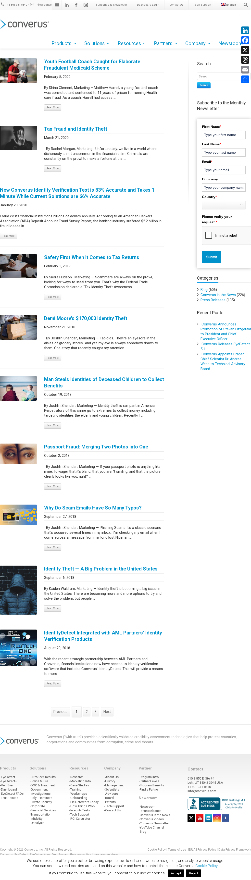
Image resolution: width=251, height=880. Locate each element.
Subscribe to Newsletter (111, 4)
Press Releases (213, 300)
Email (207, 162)
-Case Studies (79, 785)
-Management (114, 785)
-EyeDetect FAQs (12, 793)
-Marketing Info (80, 781)
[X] (245, 50)
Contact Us (176, 4)
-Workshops (78, 793)
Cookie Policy (157, 849)
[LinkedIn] (245, 30)
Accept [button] (176, 873)
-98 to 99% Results (43, 777)
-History (109, 781)
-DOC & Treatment (42, 785)
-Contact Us (112, 810)
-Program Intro (149, 777)
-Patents (110, 802)
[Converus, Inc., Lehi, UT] (217, 803)
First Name (211, 127)
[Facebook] (76, 5)
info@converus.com (49, 4)
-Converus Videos (151, 819)
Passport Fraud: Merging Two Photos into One (96, 447)
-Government (39, 789)
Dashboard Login (148, 4)
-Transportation (40, 814)
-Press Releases (150, 811)
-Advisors (111, 793)
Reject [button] (193, 873)
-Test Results (9, 798)
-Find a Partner (149, 789)
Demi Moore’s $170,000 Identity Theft (85, 318)
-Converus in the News (154, 815)
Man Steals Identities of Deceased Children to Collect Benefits (104, 382)
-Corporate (37, 806)
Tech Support (202, 4)
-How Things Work (82, 806)
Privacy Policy (207, 849)
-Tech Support (79, 814)
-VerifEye (6, 785)
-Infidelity (36, 818)
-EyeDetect (7, 777)
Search (204, 85)
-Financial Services (43, 810)
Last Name (211, 144)
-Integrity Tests (79, 810)
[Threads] (245, 60)
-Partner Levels (149, 781)
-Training (75, 789)
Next (107, 711)
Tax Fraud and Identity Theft (75, 129)
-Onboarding (78, 798)
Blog (204, 289)
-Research (76, 777)
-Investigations (40, 793)
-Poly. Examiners (41, 798)
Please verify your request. (217, 219)
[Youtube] (57, 5)
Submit (211, 257)
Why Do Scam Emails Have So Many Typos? (93, 508)
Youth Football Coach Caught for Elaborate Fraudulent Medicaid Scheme (92, 65)
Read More (53, 107)
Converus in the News (218, 295)
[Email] (245, 69)
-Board (109, 798)
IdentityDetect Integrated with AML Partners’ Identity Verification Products (103, 636)
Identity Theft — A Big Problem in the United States (101, 569)
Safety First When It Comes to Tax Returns (91, 257)
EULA (191, 849)
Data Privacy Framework (234, 849)
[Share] (245, 79)
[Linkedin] (67, 5)
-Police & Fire (39, 781)
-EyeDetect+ (8, 781)
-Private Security (41, 802)
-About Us (111, 777)
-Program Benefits (151, 785)
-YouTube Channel (151, 827)
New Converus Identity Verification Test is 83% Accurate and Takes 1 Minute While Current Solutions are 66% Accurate (77, 193)
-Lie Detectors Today (84, 802)
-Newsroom (147, 806)
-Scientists (111, 789)
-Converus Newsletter (154, 823)
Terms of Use (177, 849)
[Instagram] (86, 5)
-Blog (142, 831)
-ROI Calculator (79, 818)
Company (210, 179)
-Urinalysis (37, 823)
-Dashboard (8, 789)
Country (209, 197)
